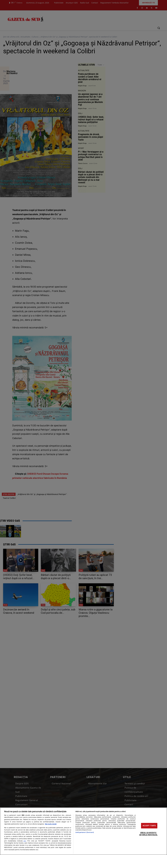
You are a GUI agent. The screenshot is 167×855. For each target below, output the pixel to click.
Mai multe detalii (50, 824)
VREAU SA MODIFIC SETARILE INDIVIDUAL (148, 834)
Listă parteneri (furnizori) (84, 832)
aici (24, 841)
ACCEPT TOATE (149, 826)
